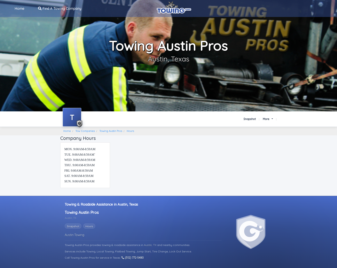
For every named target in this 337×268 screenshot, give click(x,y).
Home (19, 8)
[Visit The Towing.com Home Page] (174, 7)
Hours (89, 226)
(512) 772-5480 (134, 257)
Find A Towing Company (61, 8)
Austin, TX (150, 245)
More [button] (266, 119)
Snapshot (250, 119)
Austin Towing (74, 235)
